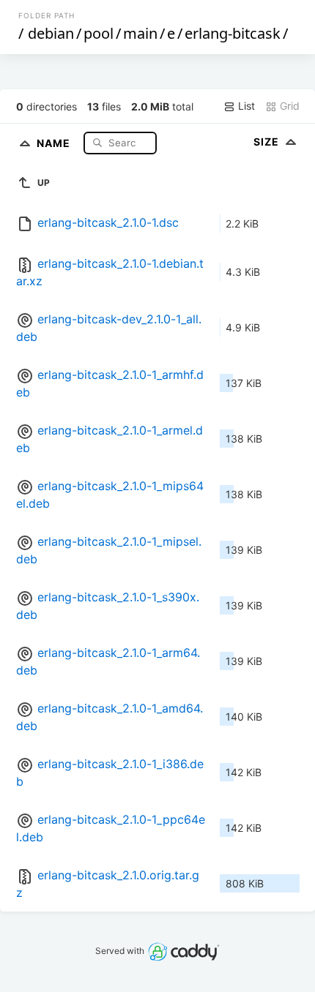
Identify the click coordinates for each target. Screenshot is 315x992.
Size (267, 141)
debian (51, 33)
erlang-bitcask (233, 33)
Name (55, 142)
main (140, 33)
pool (99, 33)
